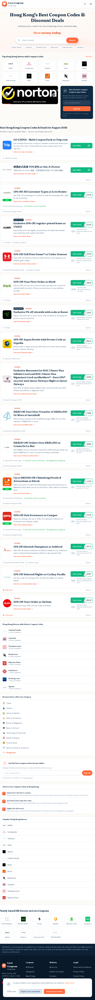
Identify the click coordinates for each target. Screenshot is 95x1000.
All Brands (30, 967)
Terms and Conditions (82, 967)
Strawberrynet (41, 47)
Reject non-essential (30, 991)
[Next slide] (54, 95)
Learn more (69, 983)
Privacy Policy (78, 972)
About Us (53, 967)
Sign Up (76, 109)
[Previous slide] (6, 95)
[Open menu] (91, 4)
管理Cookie (11, 991)
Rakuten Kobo (68, 47)
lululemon (80, 47)
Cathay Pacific (16, 47)
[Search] (85, 4)
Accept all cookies (54, 991)
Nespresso (55, 47)
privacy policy (28, 778)
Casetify (29, 47)
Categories (30, 972)
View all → (89, 56)
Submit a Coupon (56, 972)
